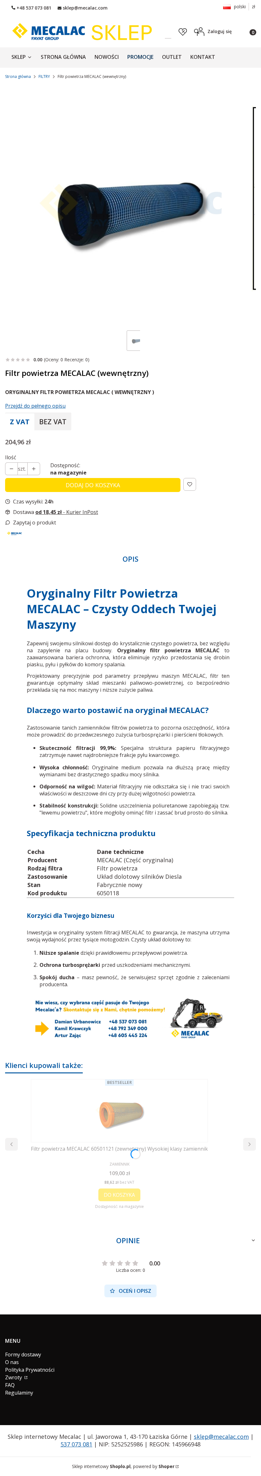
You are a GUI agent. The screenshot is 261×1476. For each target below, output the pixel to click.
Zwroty (14, 1377)
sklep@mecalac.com (221, 1436)
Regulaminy (19, 1392)
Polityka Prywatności (29, 1369)
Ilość (10, 457)
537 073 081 (76, 1444)
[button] (196, 31)
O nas (12, 1362)
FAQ (10, 1385)
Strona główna (18, 76)
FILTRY (44, 76)
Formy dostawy (23, 1354)
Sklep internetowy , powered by (123, 1466)
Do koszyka (119, 1194)
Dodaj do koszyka (93, 485)
